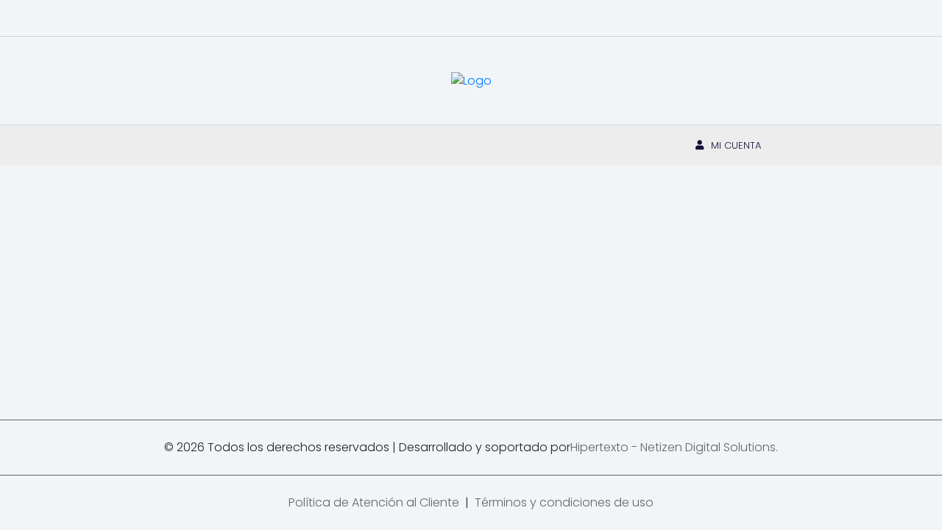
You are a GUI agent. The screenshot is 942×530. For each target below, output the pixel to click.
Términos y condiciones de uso (564, 502)
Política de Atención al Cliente (373, 502)
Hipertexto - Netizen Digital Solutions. (674, 447)
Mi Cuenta (736, 145)
